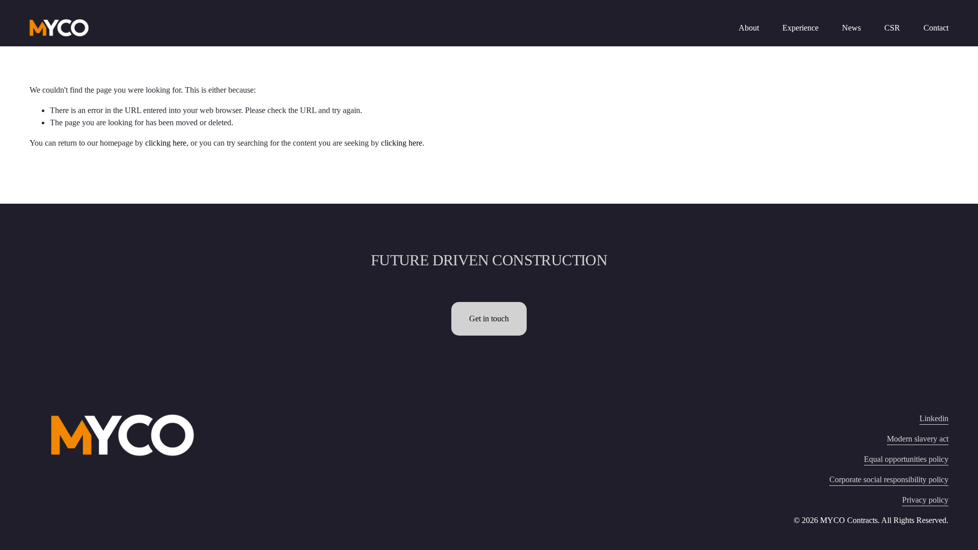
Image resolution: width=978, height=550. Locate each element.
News (851, 27)
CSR (892, 27)
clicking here (165, 143)
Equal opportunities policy (906, 459)
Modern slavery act (917, 438)
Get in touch (489, 318)
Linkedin (933, 418)
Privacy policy (925, 500)
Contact (935, 27)
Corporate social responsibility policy (888, 479)
